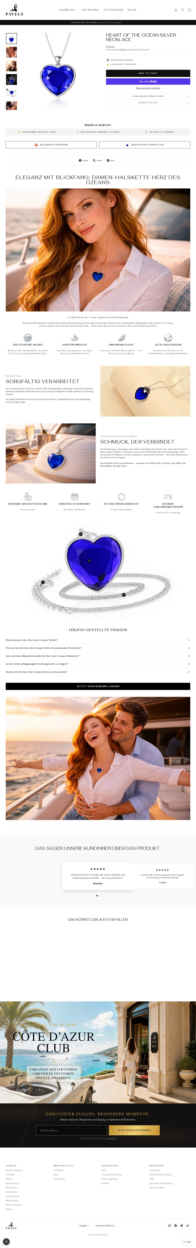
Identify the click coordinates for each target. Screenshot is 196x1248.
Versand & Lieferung (111, 1174)
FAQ (103, 1170)
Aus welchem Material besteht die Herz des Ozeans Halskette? (42, 656)
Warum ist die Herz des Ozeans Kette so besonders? (36, 671)
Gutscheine (113, 9)
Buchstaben (12, 1187)
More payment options (148, 88)
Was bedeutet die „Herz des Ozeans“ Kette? (31, 640)
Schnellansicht (28, 973)
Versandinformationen (148, 96)
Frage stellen (148, 102)
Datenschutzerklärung (160, 1174)
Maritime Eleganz (14, 1170)
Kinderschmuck (14, 1205)
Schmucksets (13, 1196)
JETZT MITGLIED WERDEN (134, 1130)
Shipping (123, 50)
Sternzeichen (12, 1183)
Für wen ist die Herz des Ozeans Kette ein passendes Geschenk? (43, 647)
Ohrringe (10, 1174)
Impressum (155, 1170)
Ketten (9, 1179)
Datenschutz (111, 1138)
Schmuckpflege (109, 1179)
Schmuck (67, 9)
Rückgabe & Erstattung (160, 1183)
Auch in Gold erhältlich (147, 144)
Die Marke (90, 9)
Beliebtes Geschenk (54, 144)
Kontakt (105, 1183)
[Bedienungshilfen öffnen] (6, 1241)
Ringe (9, 1209)
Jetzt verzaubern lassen (97, 686)
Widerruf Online (157, 1187)
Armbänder (11, 1192)
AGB (151, 1179)
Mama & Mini (12, 1200)
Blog (132, 9)
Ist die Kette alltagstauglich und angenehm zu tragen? (37, 663)
